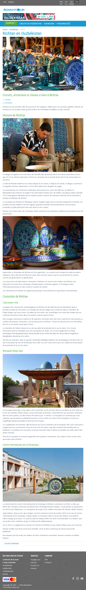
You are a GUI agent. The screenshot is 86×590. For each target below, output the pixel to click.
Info (5, 2)
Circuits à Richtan (11, 543)
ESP (61, 4)
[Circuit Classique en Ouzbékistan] (43, 13)
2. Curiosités (7, 103)
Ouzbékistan (13, 29)
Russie (5, 574)
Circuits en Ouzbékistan (30, 23)
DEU (71, 2)
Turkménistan (8, 571)
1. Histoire (7, 99)
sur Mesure (49, 23)
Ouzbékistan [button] (10, 23)
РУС (66, 2)
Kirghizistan (7, 568)
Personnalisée (63, 23)
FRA (76, 2)
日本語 (71, 4)
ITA (66, 4)
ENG (61, 2)
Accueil (5, 29)
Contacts (11, 2)
